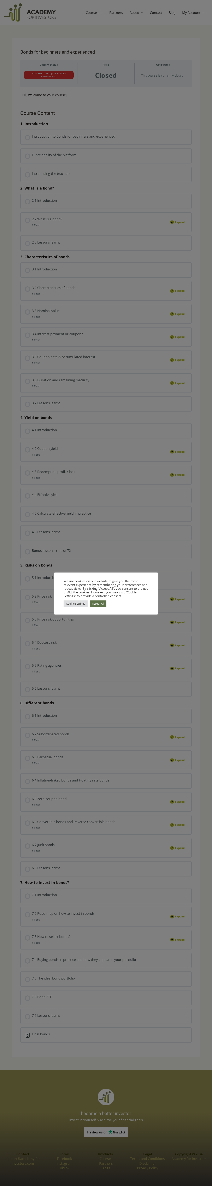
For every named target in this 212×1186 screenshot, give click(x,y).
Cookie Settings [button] (75, 603)
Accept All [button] (98, 603)
